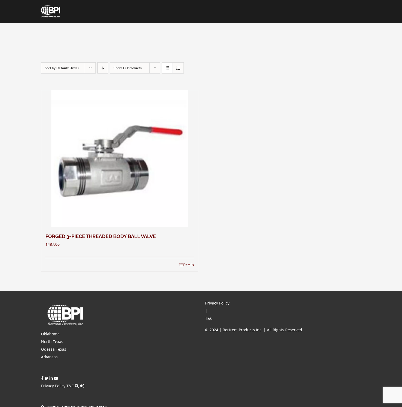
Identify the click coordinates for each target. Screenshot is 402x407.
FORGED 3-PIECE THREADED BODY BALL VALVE (100, 236)
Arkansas (49, 356)
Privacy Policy (53, 385)
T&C (70, 385)
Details (188, 264)
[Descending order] (102, 68)
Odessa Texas (53, 349)
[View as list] (178, 68)
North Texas (52, 341)
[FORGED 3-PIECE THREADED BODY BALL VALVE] (119, 158)
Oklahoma (50, 333)
